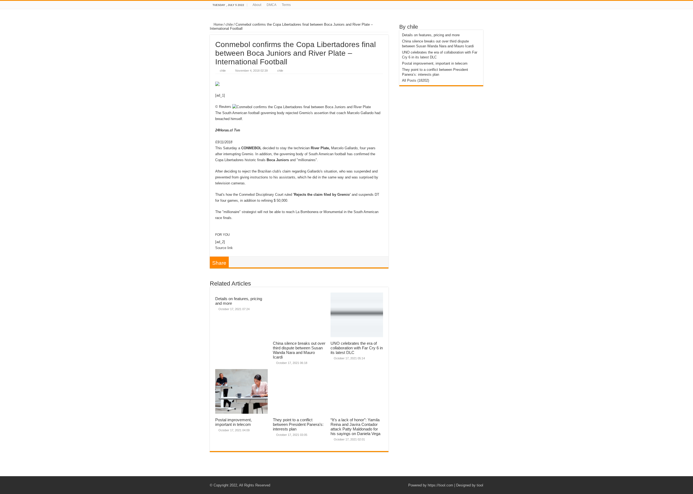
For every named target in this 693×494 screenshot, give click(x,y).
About (257, 5)
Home (218, 24)
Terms (286, 5)
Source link (224, 248)
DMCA (271, 5)
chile (229, 24)
